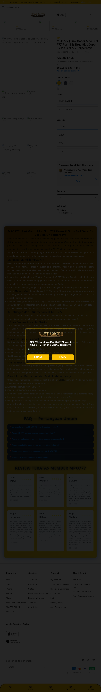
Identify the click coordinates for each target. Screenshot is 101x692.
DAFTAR (38, 357)
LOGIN (62, 357)
